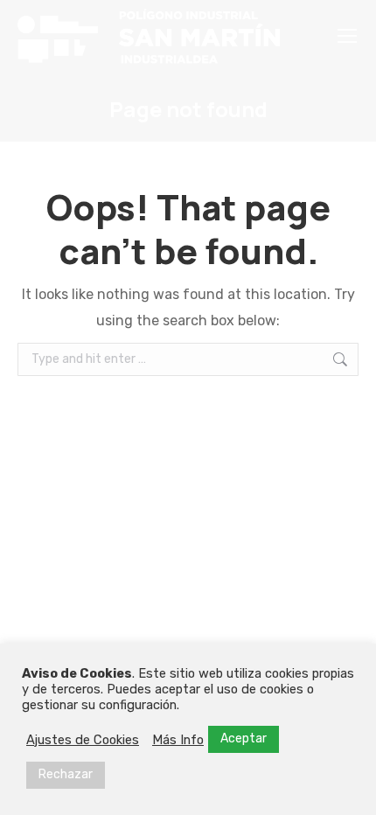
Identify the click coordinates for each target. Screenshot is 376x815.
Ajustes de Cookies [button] (82, 740)
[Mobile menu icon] (347, 35)
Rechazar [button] (65, 774)
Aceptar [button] (243, 738)
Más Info (178, 740)
